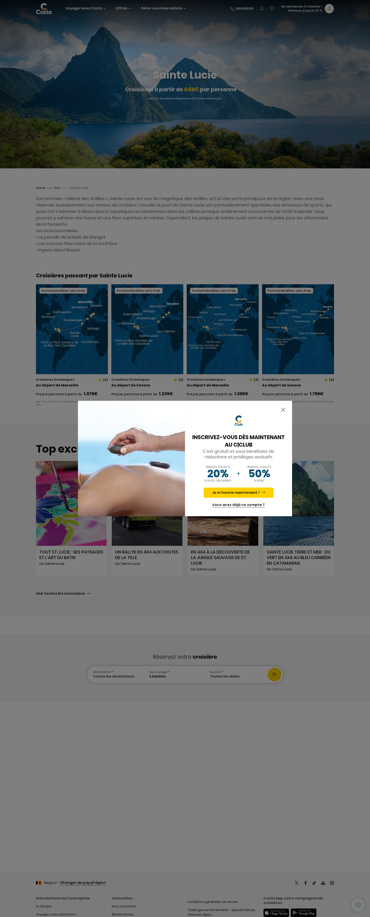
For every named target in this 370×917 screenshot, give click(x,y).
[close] (283, 410)
